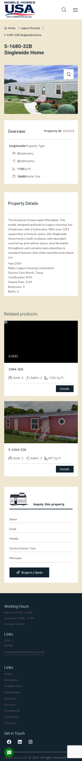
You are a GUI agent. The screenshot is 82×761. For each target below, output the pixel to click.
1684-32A (15, 369)
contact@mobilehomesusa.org (24, 652)
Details (64, 388)
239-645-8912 (15, 658)
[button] (69, 74)
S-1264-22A (17, 449)
